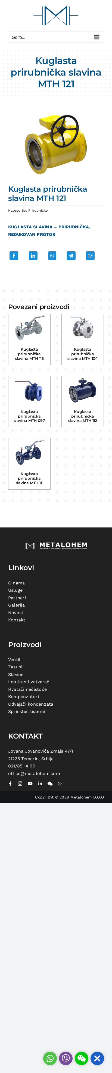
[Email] (90, 255)
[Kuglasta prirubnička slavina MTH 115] (29, 328)
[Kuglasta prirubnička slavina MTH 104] (83, 328)
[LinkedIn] (33, 255)
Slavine (16, 674)
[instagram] (20, 783)
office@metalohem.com (34, 773)
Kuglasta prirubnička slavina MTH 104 (82, 354)
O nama (16, 582)
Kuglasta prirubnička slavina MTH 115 (29, 354)
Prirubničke (38, 210)
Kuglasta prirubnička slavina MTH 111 (29, 478)
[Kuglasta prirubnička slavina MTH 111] (29, 452)
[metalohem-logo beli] (56, 543)
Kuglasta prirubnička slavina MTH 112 (82, 416)
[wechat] (50, 783)
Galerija (16, 605)
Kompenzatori (23, 696)
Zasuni (15, 666)
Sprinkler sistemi (26, 711)
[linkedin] (40, 783)
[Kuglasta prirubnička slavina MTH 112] (83, 390)
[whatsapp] (60, 783)
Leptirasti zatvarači (29, 681)
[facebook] (10, 783)
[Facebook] (14, 255)
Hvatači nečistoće (27, 689)
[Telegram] (71, 255)
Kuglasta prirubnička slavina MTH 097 (29, 416)
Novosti (16, 612)
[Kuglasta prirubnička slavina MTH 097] (29, 390)
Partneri (17, 597)
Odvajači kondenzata (31, 704)
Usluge (15, 590)
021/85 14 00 (21, 766)
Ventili (15, 659)
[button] (97, 1058)
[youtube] (30, 783)
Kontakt (17, 619)
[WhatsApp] (52, 255)
